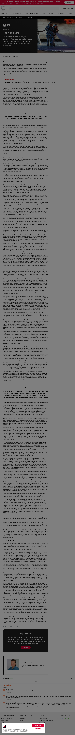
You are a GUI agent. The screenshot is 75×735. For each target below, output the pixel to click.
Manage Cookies (38, 728)
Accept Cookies (38, 725)
